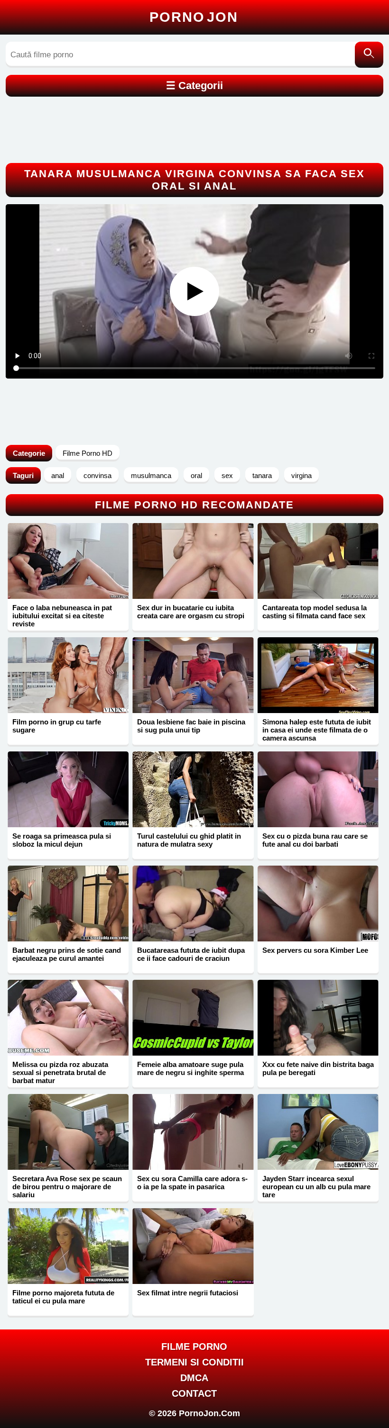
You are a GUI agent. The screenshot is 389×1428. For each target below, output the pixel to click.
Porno (193, 17)
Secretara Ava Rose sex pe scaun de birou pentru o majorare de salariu (67, 1187)
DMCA (194, 1378)
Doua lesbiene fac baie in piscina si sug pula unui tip (191, 726)
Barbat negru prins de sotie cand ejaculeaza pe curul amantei (66, 954)
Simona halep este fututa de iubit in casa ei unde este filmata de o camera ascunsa (316, 730)
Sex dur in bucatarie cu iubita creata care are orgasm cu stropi (190, 612)
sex (227, 475)
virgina (301, 475)
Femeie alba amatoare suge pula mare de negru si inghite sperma (190, 1068)
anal (57, 475)
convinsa (97, 475)
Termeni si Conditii (194, 1362)
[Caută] (369, 55)
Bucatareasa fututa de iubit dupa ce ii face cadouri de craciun (191, 954)
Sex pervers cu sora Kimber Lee (315, 950)
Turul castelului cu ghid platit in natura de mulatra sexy (189, 840)
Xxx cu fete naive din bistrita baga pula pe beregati (318, 1068)
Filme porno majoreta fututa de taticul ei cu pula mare (63, 1297)
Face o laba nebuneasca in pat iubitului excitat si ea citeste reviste (62, 616)
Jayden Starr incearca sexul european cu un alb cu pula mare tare (316, 1187)
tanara (262, 475)
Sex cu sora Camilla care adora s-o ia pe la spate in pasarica (192, 1183)
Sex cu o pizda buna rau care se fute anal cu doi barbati (315, 840)
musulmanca (151, 475)
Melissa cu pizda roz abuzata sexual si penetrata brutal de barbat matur (60, 1072)
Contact (194, 1393)
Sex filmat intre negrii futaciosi (187, 1293)
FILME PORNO (194, 1346)
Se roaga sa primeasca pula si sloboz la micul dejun (61, 840)
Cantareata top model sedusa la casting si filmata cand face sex (314, 612)
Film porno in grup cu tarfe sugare (56, 726)
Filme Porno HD (87, 453)
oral (196, 475)
